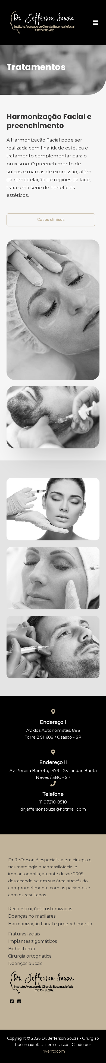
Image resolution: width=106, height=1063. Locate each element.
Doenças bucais (25, 963)
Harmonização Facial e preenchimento (50, 923)
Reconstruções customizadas (40, 908)
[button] (95, 22)
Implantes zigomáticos (32, 941)
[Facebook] (11, 1001)
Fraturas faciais (24, 934)
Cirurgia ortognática (30, 956)
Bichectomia (22, 948)
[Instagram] (19, 1001)
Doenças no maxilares (31, 916)
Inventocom (53, 1051)
